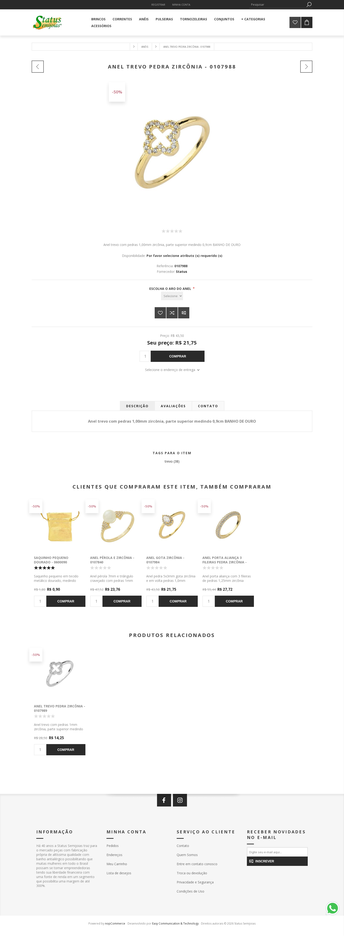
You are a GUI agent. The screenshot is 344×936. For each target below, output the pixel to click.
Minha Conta (181, 4)
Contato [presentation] (208, 406)
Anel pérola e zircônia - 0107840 (112, 559)
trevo (169, 461)
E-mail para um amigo (183, 312)
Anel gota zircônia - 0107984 (165, 559)
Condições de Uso (190, 891)
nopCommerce (115, 923)
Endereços (114, 855)
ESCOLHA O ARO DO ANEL (170, 288)
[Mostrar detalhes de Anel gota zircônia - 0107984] (172, 525)
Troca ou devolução (192, 873)
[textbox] (277, 4)
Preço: (165, 335)
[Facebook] (164, 800)
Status (181, 271)
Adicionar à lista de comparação (172, 312)
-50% (117, 92)
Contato (183, 845)
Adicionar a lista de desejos (160, 312)
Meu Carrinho (116, 864)
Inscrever (264, 861)
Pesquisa (308, 4)
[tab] (137, 406)
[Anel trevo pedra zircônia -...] (38, 67)
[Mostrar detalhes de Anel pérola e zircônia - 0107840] (116, 525)
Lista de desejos (118, 873)
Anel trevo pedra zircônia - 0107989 (59, 708)
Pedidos (112, 845)
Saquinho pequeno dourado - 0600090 (51, 559)
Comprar (177, 356)
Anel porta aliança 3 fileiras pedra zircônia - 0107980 (224, 562)
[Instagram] (180, 800)
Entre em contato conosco (197, 864)
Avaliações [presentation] (173, 406)
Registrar (158, 4)
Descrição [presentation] (137, 406)
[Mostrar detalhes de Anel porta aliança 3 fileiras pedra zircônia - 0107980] (228, 525)
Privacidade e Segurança (195, 882)
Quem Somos (187, 855)
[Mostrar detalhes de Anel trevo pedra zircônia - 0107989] (59, 673)
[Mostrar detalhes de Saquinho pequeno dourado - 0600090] (59, 525)
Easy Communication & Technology (175, 923)
